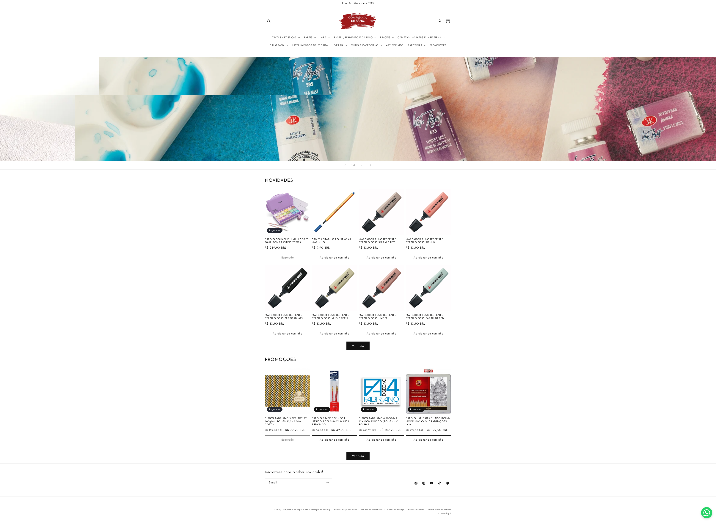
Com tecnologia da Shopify (316, 509)
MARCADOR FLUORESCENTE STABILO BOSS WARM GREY (377, 241)
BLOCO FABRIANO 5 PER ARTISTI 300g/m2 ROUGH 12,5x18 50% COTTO (286, 421)
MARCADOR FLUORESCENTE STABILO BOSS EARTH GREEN (425, 317)
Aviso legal (445, 513)
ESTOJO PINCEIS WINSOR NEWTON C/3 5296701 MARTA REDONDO (330, 421)
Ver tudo (358, 346)
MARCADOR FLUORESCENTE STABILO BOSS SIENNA (424, 241)
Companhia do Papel (292, 509)
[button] (269, 21)
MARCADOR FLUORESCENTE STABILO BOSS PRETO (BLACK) (285, 317)
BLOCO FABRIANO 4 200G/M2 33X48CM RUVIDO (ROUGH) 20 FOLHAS (378, 421)
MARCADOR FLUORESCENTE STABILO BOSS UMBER (377, 317)
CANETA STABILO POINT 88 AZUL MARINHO (333, 241)
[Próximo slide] (361, 165)
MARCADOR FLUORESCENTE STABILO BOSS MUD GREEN (330, 317)
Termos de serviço (395, 509)
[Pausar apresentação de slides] (371, 165)
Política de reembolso (372, 509)
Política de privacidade (345, 509)
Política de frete (416, 509)
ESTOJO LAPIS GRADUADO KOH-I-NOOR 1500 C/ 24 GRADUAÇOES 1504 (428, 421)
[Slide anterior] (345, 165)
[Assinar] (328, 482)
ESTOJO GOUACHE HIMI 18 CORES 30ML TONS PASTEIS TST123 (287, 241)
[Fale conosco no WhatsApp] (706, 512)
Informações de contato (439, 509)
